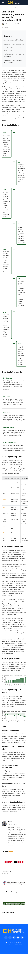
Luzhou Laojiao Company (9, 892)
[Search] (25, 2)
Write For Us (8, 944)
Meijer (4, 527)
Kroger (4, 467)
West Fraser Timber (8, 912)
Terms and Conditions (14, 947)
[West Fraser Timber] (14, 904)
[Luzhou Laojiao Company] (14, 883)
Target (4, 499)
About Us (8, 942)
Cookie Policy (18, 944)
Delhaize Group (6, 871)
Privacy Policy (17, 942)
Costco (4, 507)
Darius (7, 23)
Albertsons (6, 532)
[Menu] (3, 2)
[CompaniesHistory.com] (13, 2)
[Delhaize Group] (14, 862)
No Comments (21, 25)
